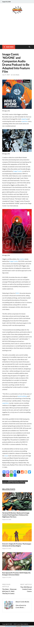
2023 (17, 293)
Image (15, 171)
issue (6, 455)
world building (22, 396)
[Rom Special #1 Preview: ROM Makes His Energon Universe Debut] (17, 562)
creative (21, 259)
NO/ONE (22, 482)
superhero (24, 121)
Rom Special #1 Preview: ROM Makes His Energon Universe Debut (16, 574)
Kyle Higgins (15, 482)
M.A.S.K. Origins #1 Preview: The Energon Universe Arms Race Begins (16, 545)
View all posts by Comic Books (21, 606)
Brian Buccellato (13, 481)
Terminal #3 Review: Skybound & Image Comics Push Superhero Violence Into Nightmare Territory (15, 515)
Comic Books (16, 74)
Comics (19, 171)
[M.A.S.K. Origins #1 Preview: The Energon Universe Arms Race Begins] (17, 533)
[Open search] (29, 47)
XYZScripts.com (25, 626)
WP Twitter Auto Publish (10, 626)
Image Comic (23, 481)
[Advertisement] (17, 32)
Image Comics (13, 261)
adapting (24, 119)
